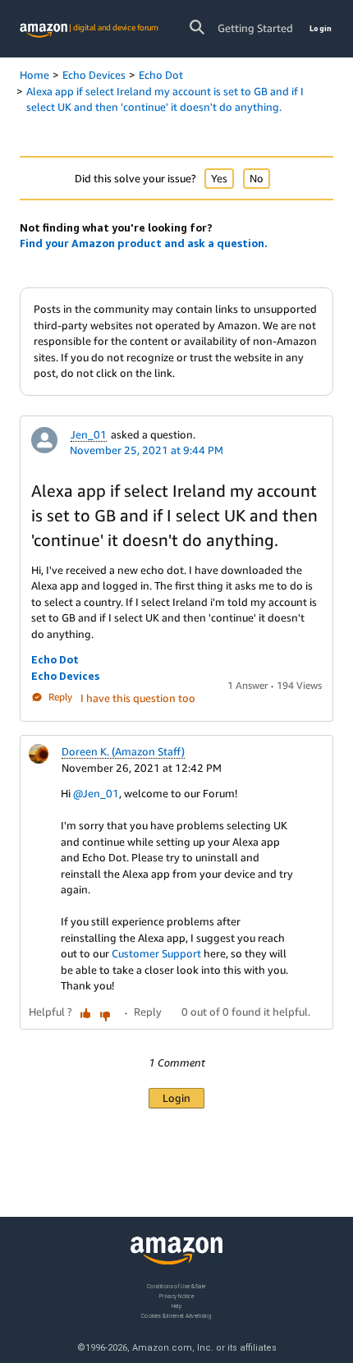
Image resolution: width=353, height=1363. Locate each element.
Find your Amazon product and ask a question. (144, 243)
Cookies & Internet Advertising (176, 1315)
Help (177, 1305)
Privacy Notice (176, 1295)
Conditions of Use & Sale (176, 1286)
